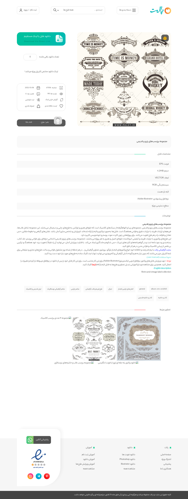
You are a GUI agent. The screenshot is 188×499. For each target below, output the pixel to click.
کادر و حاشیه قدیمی (145, 297)
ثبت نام (33, 10)
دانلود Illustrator (128, 464)
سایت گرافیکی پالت (162, 250)
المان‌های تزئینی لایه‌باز (125, 289)
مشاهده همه (129, 469)
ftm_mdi (29, 122)
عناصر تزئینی (75, 289)
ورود (25, 10)
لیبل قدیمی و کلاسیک (33, 289)
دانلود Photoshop (127, 459)
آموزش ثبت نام (88, 455)
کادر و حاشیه (162, 297)
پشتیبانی (167, 464)
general (142, 289)
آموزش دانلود (89, 459)
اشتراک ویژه (166, 459)
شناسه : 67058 (51, 87)
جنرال (110, 289)
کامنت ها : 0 (29, 94)
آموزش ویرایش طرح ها (85, 464)
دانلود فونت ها (128, 455)
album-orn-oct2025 (159, 289)
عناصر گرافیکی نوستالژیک (56, 289)
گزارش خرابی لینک (51, 99)
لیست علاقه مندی (51, 105)
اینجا (94, 265)
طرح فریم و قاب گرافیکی (93, 289)
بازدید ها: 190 (52, 93)
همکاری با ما (165, 469)
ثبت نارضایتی (30, 99)
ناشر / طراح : (44, 122)
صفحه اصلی (166, 455)
